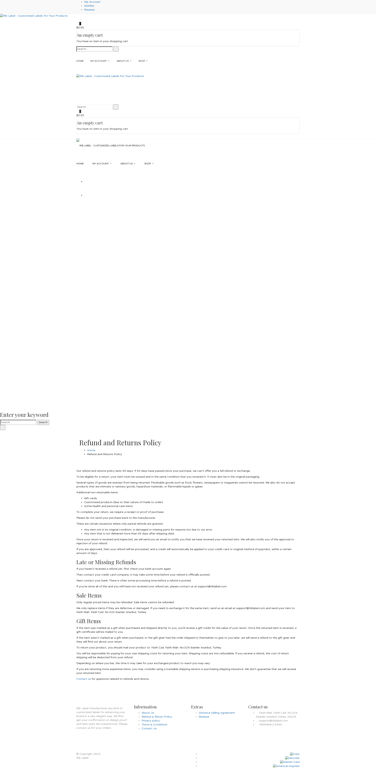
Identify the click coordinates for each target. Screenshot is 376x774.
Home (91, 450)
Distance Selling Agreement (217, 712)
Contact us (83, 679)
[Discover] (292, 758)
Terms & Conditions (154, 724)
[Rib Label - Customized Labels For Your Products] (34, 15)
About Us (148, 712)
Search (43, 422)
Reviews (89, 9)
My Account (92, 2)
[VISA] (295, 754)
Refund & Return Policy (157, 716)
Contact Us (149, 728)
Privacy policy (151, 720)
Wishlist (89, 5)
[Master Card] (290, 762)
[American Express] (286, 766)
